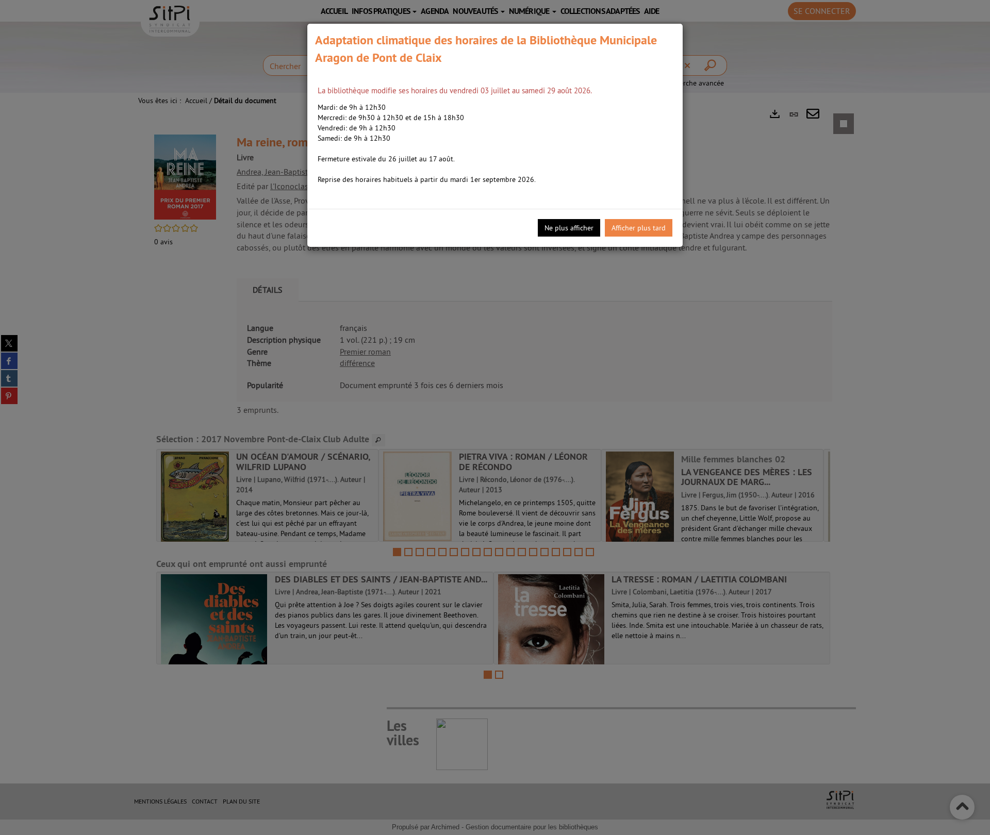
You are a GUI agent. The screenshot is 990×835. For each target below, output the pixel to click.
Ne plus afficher (568, 227)
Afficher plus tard (639, 227)
